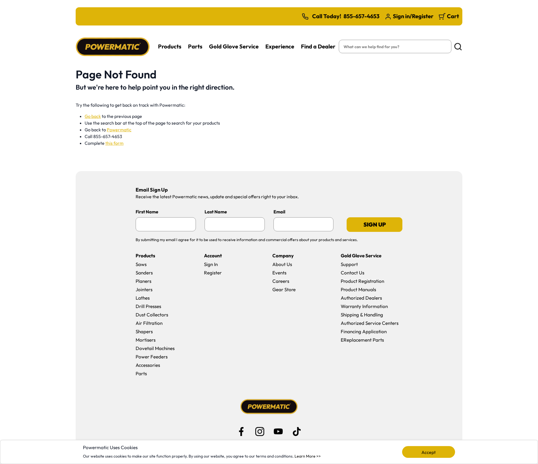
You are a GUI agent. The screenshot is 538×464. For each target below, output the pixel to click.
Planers (143, 281)
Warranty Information (364, 306)
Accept (428, 452)
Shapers (144, 331)
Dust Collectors (152, 315)
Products (169, 46)
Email (279, 211)
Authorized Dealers (361, 298)
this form (114, 143)
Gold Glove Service (234, 46)
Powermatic (119, 129)
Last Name (216, 211)
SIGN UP (374, 224)
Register (213, 273)
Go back (93, 116)
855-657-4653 (361, 16)
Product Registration (362, 281)
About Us (282, 264)
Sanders (144, 273)
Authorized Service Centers (369, 323)
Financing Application (364, 331)
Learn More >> (307, 456)
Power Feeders (152, 357)
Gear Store (284, 289)
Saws (141, 264)
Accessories (148, 365)
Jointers (144, 289)
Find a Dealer (318, 46)
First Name (147, 211)
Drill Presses (148, 306)
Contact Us (352, 273)
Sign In (211, 264)
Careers (280, 281)
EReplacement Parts (362, 340)
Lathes (143, 298)
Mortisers (146, 340)
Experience (279, 46)
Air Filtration (149, 323)
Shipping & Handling (362, 315)
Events (279, 273)
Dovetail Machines (155, 348)
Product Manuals (358, 289)
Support (349, 264)
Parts (195, 46)
